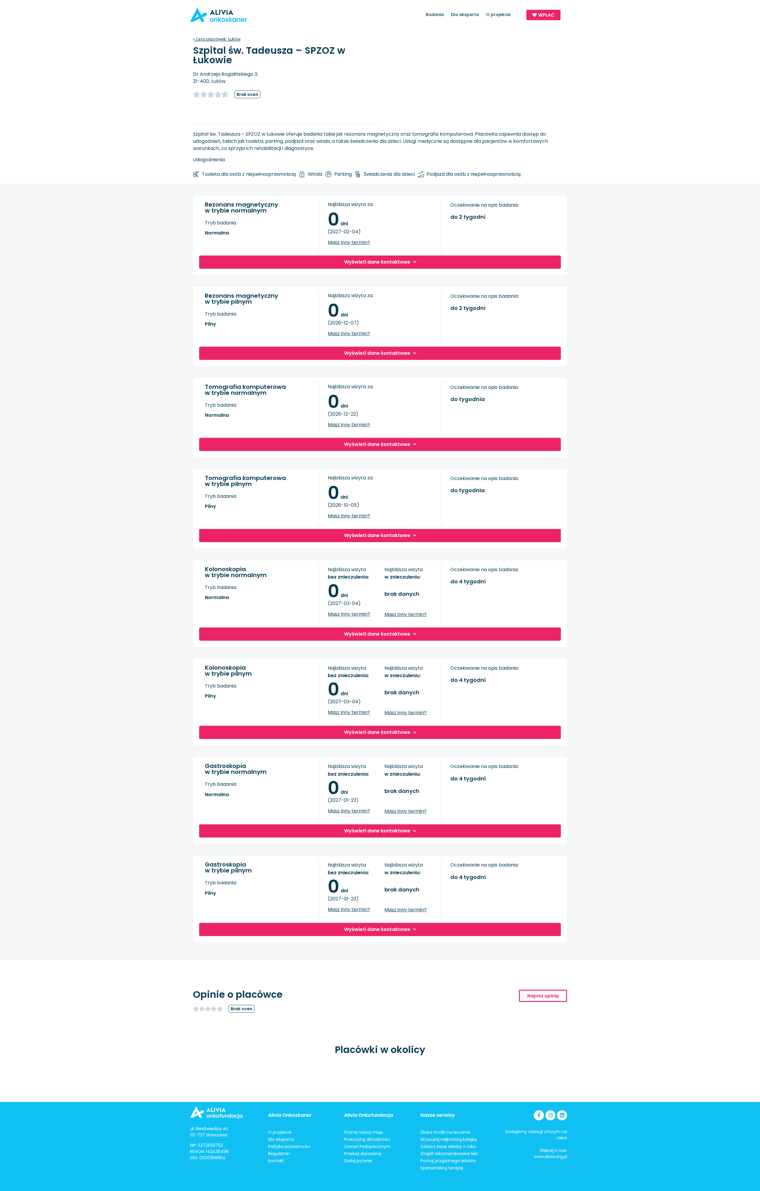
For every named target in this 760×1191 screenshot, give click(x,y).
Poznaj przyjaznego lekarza (448, 1161)
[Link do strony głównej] (235, 15)
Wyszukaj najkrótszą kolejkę (448, 1139)
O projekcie (498, 15)
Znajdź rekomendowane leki (449, 1154)
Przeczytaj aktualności (367, 1139)
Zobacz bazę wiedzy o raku (448, 1146)
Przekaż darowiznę (362, 1154)
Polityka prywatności (289, 1146)
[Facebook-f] (539, 1115)
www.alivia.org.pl (550, 1157)
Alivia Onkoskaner (290, 1115)
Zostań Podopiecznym (367, 1146)
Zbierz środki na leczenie (445, 1132)
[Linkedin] (562, 1115)
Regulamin (279, 1154)
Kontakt (276, 1161)
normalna (217, 232)
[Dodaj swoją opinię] (214, 94)
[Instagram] (550, 1115)
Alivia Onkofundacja (368, 1115)
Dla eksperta (465, 15)
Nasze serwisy (437, 1115)
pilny (210, 324)
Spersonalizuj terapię (441, 1168)
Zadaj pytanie (358, 1161)
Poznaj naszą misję (363, 1132)
